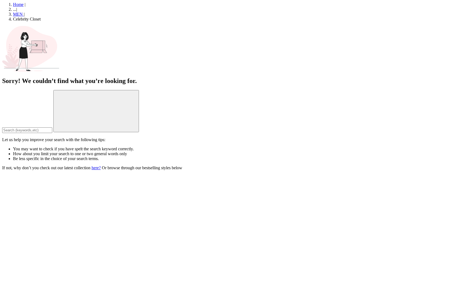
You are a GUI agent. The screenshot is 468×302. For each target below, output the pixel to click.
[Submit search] (96, 111)
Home (18, 4)
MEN (18, 14)
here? (96, 167)
